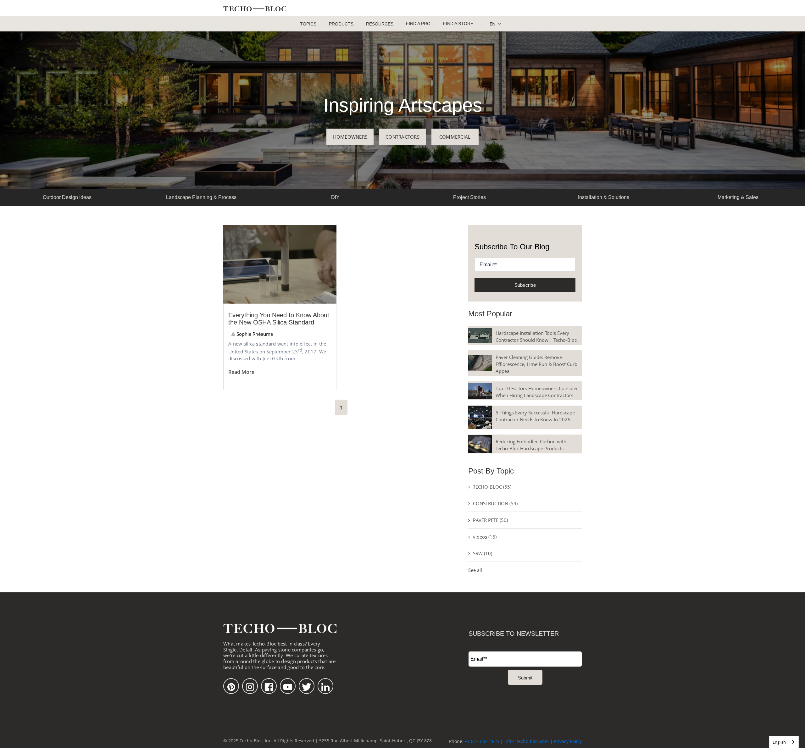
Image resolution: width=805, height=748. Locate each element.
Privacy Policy (568, 741)
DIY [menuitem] (335, 197)
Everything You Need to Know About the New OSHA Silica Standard (278, 319)
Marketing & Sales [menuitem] (738, 197)
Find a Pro (418, 23)
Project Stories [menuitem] (469, 197)
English (779, 742)
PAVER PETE (490, 520)
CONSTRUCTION (495, 503)
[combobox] (784, 742)
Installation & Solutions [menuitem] (603, 197)
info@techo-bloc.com (526, 741)
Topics (308, 23)
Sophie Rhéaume (254, 334)
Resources (379, 23)
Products (341, 23)
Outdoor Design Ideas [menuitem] (67, 197)
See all (475, 570)
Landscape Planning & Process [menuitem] (201, 197)
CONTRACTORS (402, 137)
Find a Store (458, 23)
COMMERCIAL (455, 137)
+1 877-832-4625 (482, 741)
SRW (482, 553)
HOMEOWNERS (350, 137)
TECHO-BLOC (492, 487)
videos (485, 537)
